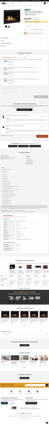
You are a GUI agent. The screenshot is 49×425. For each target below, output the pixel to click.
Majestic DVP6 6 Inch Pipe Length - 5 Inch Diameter (15, 125)
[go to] (5, 314)
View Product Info (10, 61)
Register (4, 403)
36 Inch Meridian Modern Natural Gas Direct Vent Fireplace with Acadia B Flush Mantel (13, 272)
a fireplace (5, 205)
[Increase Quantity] (31, 29)
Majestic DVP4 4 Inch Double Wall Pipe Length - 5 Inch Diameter (17, 115)
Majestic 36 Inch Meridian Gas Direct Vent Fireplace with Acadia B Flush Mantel (34, 319)
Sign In (12, 403)
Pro (44, 3)
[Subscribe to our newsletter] (46, 385)
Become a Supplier (31, 403)
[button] (23, 146)
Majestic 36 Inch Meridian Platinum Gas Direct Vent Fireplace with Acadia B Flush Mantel (15, 319)
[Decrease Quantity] (28, 29)
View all (24, 325)
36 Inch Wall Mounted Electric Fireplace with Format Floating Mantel (38, 272)
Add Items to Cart (42, 136)
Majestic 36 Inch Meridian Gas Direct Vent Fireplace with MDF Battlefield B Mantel (43, 319)
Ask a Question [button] (32, 15)
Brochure (28, 158)
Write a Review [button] (26, 15)
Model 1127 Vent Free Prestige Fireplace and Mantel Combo (29, 272)
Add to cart (41, 96)
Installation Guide (30, 163)
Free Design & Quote (24, 109)
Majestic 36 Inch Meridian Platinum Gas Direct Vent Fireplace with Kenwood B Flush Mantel (24, 319)
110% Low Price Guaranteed (25, 0)
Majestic (7, 155)
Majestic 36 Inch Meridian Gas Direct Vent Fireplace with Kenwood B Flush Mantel (5, 319)
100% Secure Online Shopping (36, 0)
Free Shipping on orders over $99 (13, 0)
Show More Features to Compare (24, 288)
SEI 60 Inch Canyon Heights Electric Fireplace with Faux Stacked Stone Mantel (21, 272)
